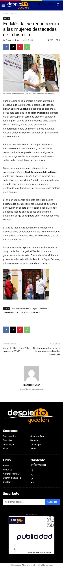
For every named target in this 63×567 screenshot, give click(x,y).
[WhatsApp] (27, 47)
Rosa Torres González (30, 312)
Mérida (14, 13)
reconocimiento (11, 312)
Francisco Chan (13, 40)
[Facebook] (6, 47)
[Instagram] (32, 475)
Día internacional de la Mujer (24, 308)
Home (5, 13)
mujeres (43, 308)
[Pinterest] (20, 47)
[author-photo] (31, 380)
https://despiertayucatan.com (31, 389)
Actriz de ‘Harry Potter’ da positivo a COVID (16, 350)
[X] (13, 47)
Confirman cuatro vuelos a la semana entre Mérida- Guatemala (46, 351)
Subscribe (52, 502)
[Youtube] (32, 483)
